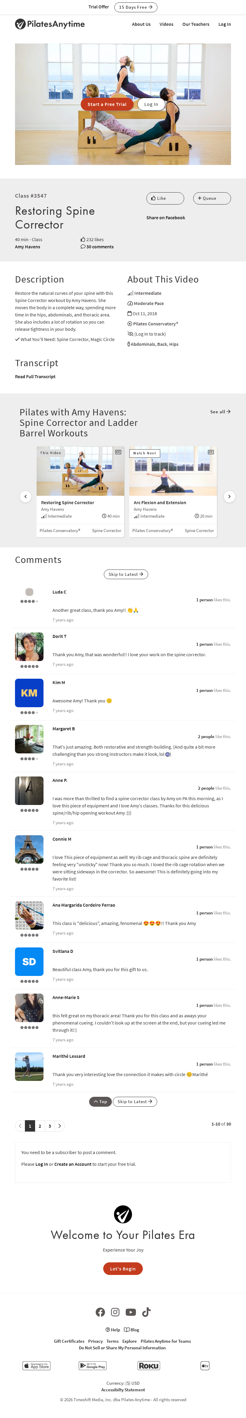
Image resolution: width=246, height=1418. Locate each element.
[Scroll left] (26, 497)
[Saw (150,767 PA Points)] (29, 712)
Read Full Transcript (35, 376)
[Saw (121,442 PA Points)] (29, 601)
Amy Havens (27, 247)
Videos (166, 24)
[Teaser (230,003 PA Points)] (29, 1027)
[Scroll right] (230, 497)
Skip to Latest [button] (124, 574)
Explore (129, 1341)
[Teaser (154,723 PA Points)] (29, 981)
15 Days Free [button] (133, 7)
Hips (173, 344)
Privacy (95, 1341)
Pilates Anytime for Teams (166, 1341)
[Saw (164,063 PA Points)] (29, 758)
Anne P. (59, 780)
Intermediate (147, 293)
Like (161, 198)
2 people (206, 736)
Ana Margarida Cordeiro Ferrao (83, 905)
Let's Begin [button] (123, 1269)
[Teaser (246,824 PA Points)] (29, 935)
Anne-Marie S (66, 997)
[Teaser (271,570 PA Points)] (29, 666)
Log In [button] (151, 104)
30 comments (100, 247)
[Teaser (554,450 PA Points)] (29, 810)
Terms (112, 1341)
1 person (204, 600)
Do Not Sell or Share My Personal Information (122, 1348)
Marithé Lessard (68, 1056)
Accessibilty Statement (123, 1390)
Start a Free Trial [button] (107, 104)
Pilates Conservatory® (155, 324)
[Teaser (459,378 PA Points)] (29, 869)
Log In (224, 24)
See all (218, 411)
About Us (141, 24)
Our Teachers (195, 24)
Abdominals (143, 344)
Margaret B (63, 728)
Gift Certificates (69, 1341)
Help (115, 1330)
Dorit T (59, 636)
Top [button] (102, 1101)
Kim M (58, 682)
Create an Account (73, 1164)
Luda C (59, 592)
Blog (134, 1330)
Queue (209, 198)
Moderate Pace (149, 303)
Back (162, 344)
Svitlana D (62, 951)
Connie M (61, 839)
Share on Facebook (165, 217)
